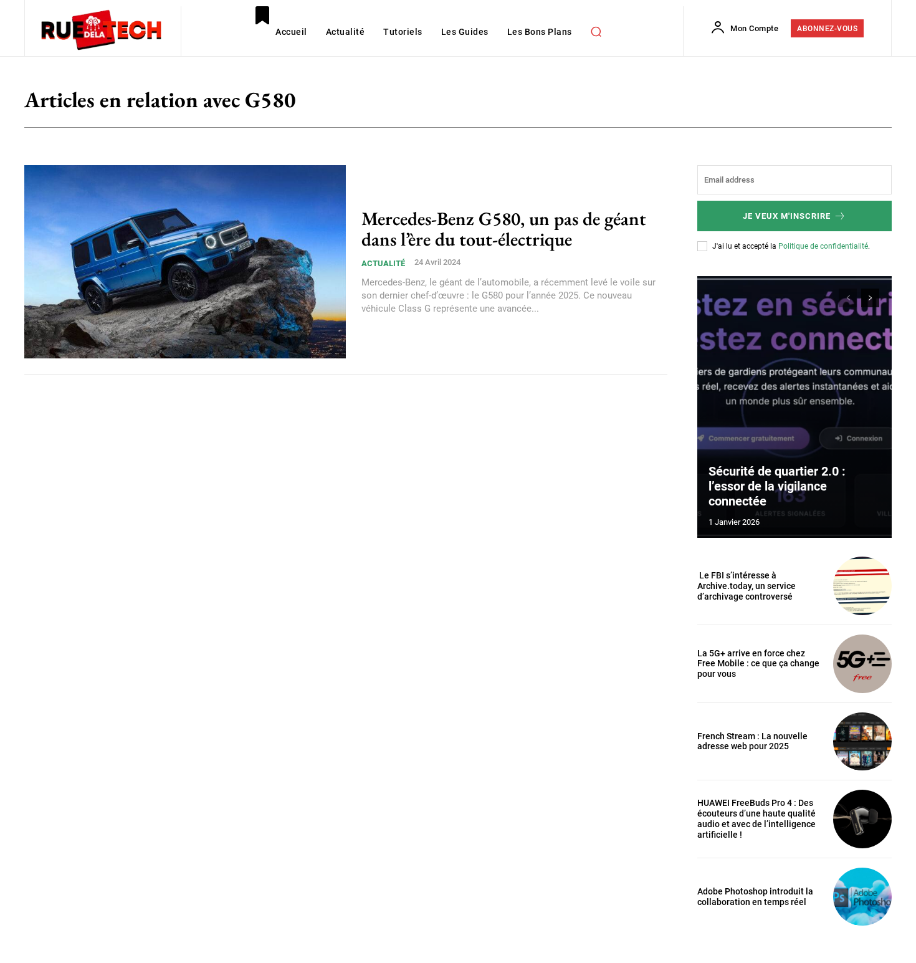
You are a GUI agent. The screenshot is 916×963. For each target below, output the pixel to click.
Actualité (383, 263)
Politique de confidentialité (823, 246)
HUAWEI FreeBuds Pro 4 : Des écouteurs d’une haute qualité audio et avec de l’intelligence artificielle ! (756, 818)
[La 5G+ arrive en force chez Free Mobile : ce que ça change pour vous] (862, 664)
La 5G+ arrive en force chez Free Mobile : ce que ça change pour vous (758, 663)
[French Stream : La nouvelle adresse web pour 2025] (862, 741)
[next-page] (870, 298)
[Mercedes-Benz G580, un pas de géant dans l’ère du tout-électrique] (185, 261)
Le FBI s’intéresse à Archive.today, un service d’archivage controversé (746, 585)
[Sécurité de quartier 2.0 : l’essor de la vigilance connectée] (794, 407)
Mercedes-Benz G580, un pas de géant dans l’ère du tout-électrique (503, 228)
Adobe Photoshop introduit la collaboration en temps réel (755, 896)
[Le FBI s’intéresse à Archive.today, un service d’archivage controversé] (862, 586)
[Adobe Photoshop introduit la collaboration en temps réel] (862, 897)
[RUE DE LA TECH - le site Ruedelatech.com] (101, 29)
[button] (596, 31)
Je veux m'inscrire (787, 216)
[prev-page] (848, 298)
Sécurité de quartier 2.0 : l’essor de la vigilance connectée (777, 486)
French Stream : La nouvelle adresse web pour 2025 (752, 741)
